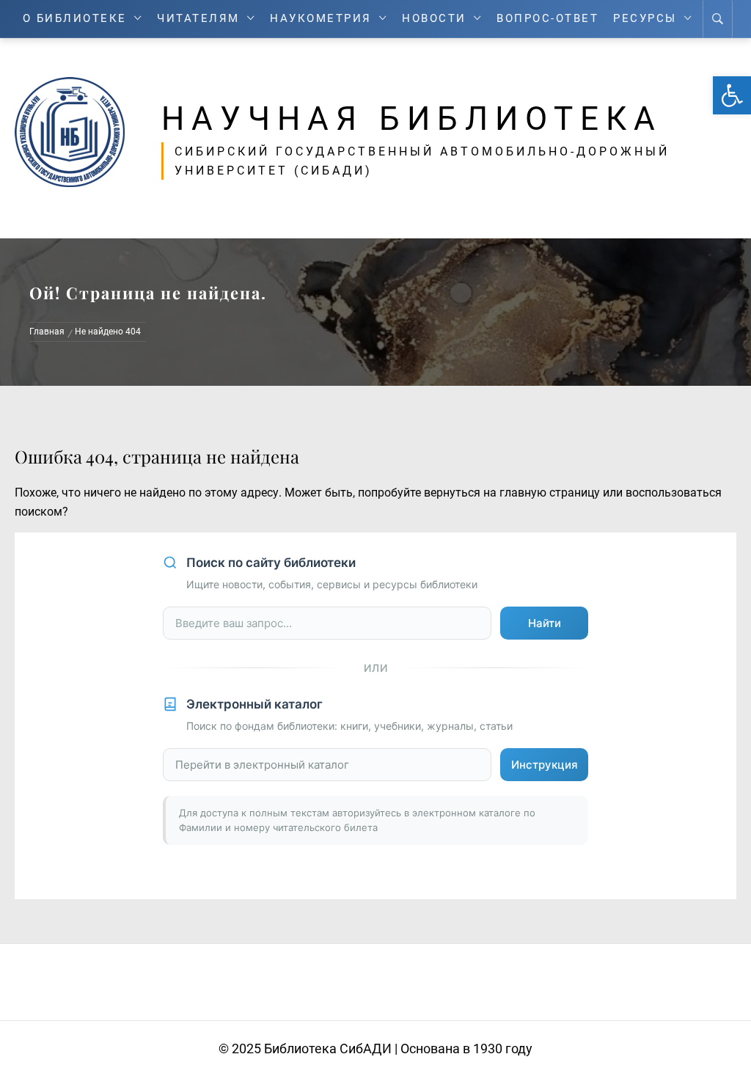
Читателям (198, 18)
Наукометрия (321, 18)
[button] (732, 95)
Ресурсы (645, 18)
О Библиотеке (75, 18)
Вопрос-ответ (547, 18)
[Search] (718, 19)
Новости (434, 18)
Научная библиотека (411, 119)
